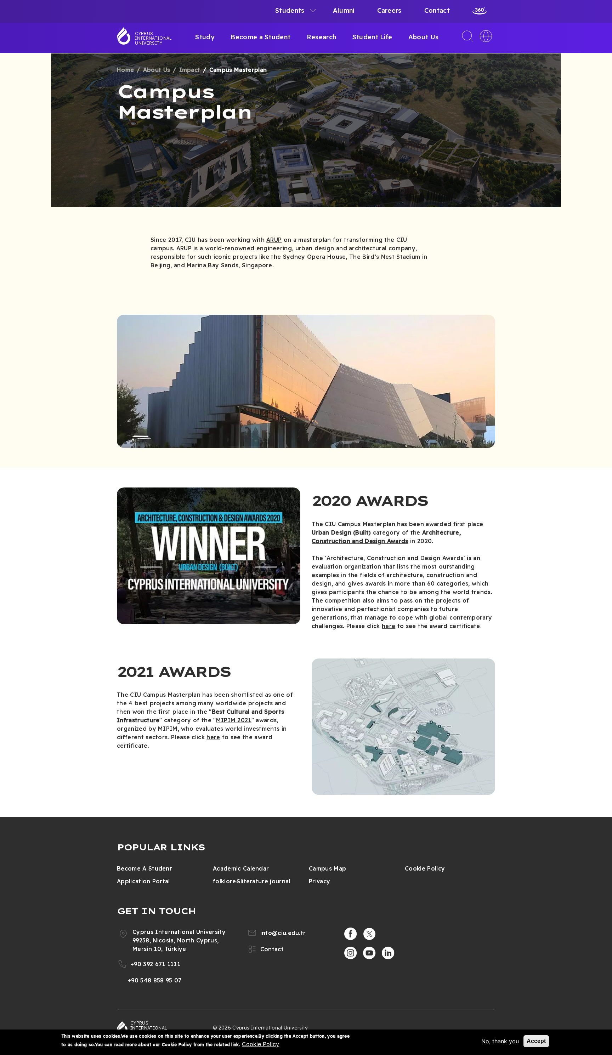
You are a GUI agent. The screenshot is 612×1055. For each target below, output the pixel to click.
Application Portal (143, 881)
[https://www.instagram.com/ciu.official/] (350, 953)
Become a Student (260, 37)
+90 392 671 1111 (155, 964)
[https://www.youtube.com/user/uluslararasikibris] (369, 953)
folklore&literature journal (251, 881)
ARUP (274, 239)
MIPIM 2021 (233, 720)
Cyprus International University (153, 38)
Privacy (319, 881)
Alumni (344, 10)
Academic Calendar (241, 868)
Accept (536, 1041)
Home (125, 69)
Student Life (372, 37)
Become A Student (144, 868)
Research (321, 37)
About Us (423, 37)
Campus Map (327, 868)
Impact (189, 69)
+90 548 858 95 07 (154, 980)
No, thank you (500, 1041)
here (388, 625)
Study (205, 37)
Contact (437, 10)
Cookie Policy (425, 868)
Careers (389, 10)
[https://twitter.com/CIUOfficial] (369, 934)
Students (290, 10)
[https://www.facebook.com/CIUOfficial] (350, 934)
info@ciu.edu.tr (283, 932)
